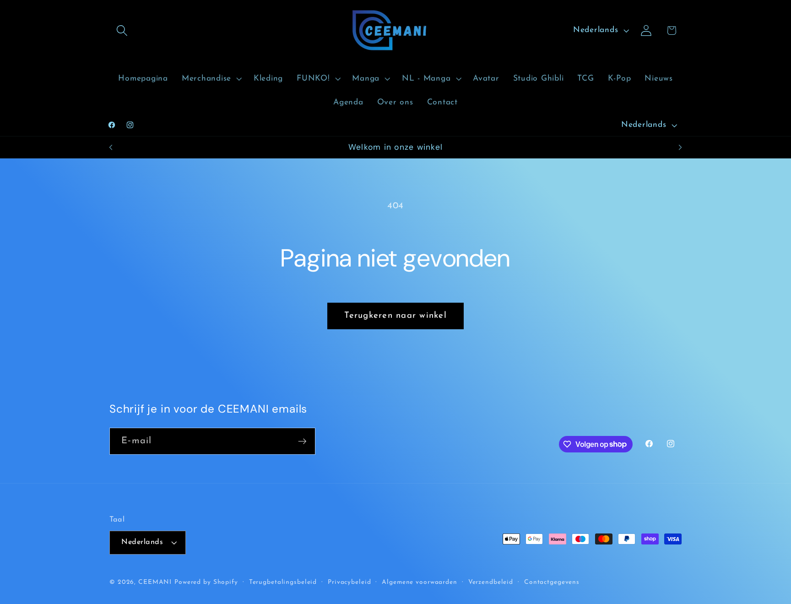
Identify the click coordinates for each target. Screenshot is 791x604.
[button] (122, 30)
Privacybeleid (349, 582)
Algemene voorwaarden (419, 582)
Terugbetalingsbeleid (283, 582)
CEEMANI (155, 582)
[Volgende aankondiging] (680, 147)
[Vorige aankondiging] (111, 147)
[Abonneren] (302, 441)
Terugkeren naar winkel (395, 315)
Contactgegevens (552, 582)
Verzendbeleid (490, 582)
